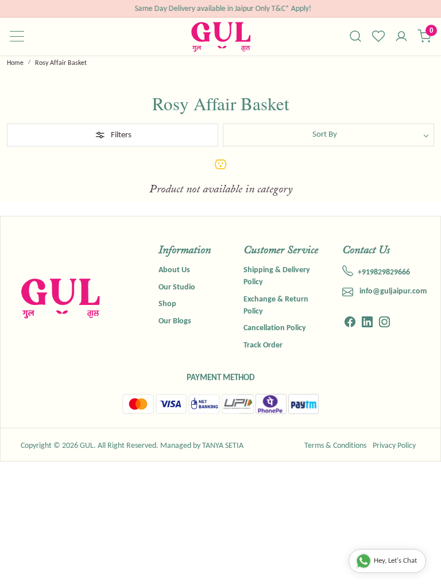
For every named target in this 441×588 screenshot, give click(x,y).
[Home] (220, 36)
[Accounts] (401, 37)
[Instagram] (384, 324)
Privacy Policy (394, 446)
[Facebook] (350, 324)
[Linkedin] (367, 324)
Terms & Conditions (335, 446)
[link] (355, 36)
